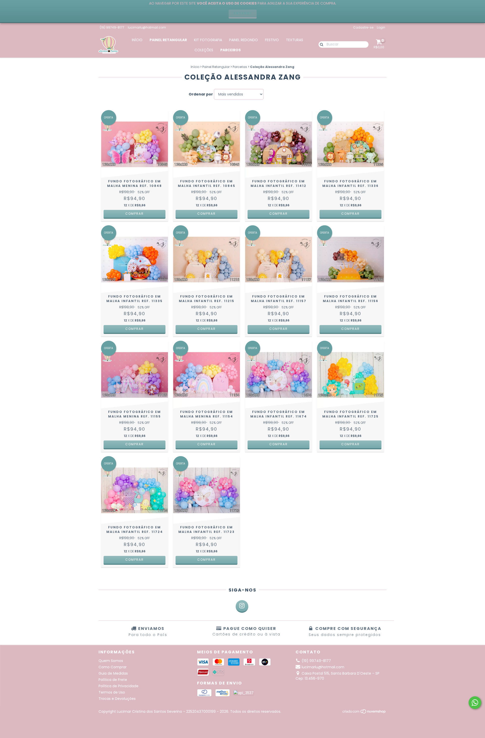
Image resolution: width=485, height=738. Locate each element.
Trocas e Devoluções (117, 698)
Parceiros (230, 50)
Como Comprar (113, 667)
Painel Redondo (243, 39)
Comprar (134, 213)
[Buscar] (320, 44)
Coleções (204, 50)
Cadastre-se (363, 27)
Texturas (294, 39)
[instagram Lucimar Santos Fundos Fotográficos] (242, 606)
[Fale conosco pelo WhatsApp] (475, 702)
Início (137, 39)
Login (381, 27)
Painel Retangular (168, 39)
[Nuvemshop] (364, 712)
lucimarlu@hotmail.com (147, 27)
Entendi (243, 13)
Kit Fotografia (208, 39)
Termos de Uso (112, 692)
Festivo (272, 39)
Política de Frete (113, 679)
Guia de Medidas (113, 673)
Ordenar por (201, 94)
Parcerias (240, 67)
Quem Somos (111, 660)
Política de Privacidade (118, 685)
